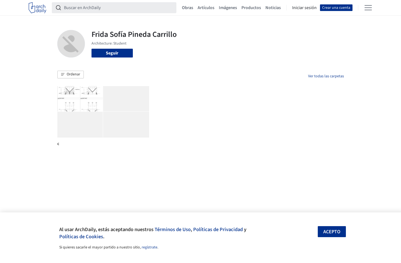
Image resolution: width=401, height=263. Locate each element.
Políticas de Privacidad (218, 229)
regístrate (149, 247)
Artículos (206, 8)
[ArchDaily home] (37, 7)
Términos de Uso (173, 229)
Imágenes (228, 8)
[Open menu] (368, 7)
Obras (187, 8)
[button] (70, 74)
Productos (251, 8)
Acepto (331, 231)
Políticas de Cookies (81, 236)
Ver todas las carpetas (326, 76)
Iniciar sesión (304, 8)
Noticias (273, 8)
